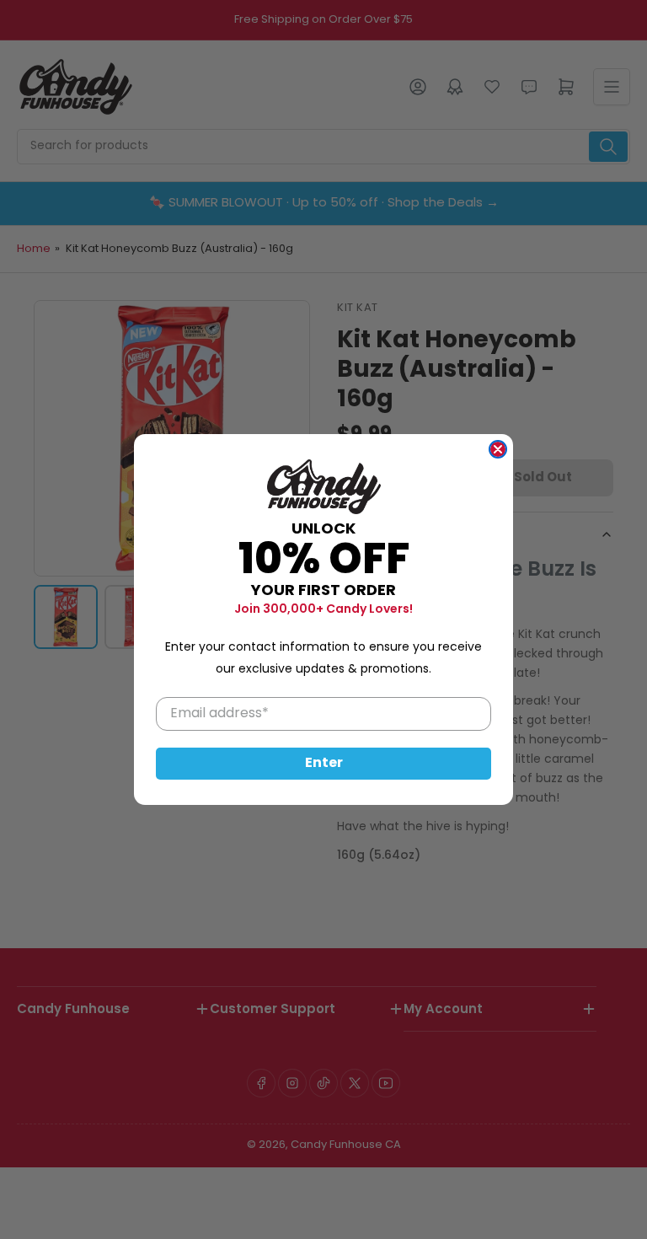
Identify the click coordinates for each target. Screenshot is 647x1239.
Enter (324, 763)
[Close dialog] (497, 449)
